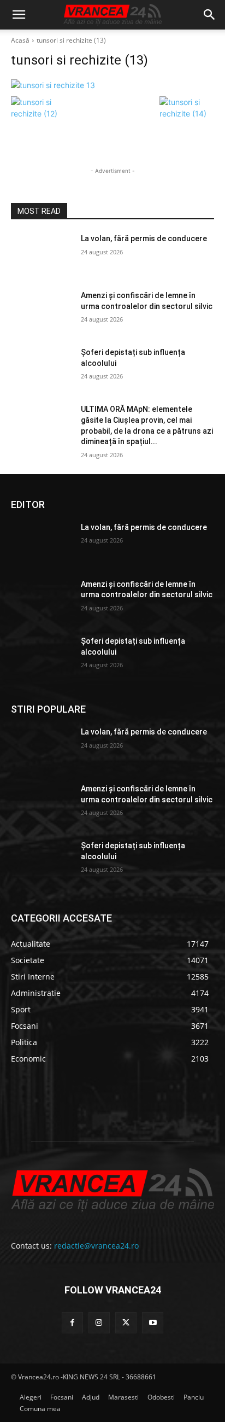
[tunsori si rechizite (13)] (112, 85)
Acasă (20, 40)
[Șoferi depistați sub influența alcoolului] (41, 368)
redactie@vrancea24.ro (96, 1245)
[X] (126, 1322)
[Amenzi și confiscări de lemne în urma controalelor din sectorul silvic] (41, 311)
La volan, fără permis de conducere (144, 238)
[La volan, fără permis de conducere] (41, 255)
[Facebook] (72, 1322)
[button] (18, 15)
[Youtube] (152, 1322)
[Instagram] (99, 1322)
